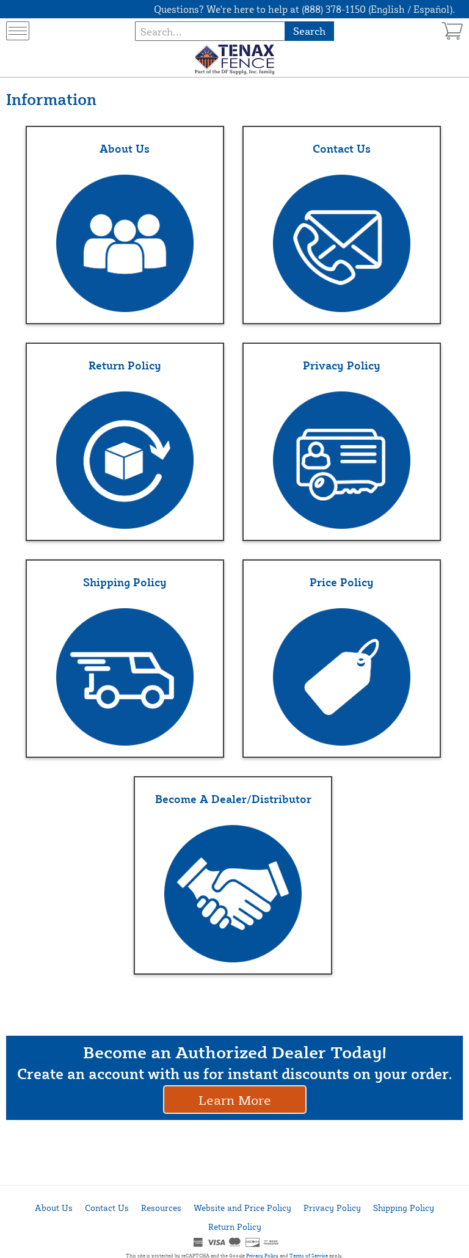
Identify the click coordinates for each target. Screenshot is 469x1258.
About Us (54, 1207)
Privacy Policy (332, 1207)
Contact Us (107, 1207)
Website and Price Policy (242, 1207)
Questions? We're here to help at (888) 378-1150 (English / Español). (304, 9)
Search (309, 30)
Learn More (234, 1099)
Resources (161, 1207)
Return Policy (234, 1226)
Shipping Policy (403, 1207)
